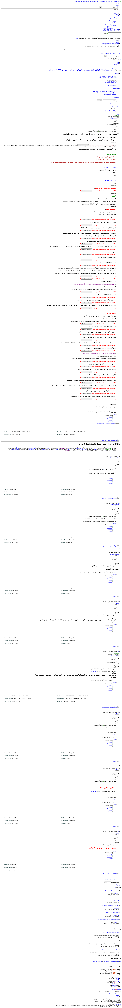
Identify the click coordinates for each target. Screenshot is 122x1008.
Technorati (109, 420)
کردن (104, 961)
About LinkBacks (102, 77)
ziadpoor (78, 450)
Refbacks (115, 986)
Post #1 (117, 893)
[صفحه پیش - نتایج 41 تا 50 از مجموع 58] (106, 53)
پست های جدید (112, 18)
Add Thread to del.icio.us (110, 82)
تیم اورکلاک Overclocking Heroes (111, 30)
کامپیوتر (108, 961)
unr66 (104, 450)
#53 (118, 552)
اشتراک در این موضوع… (110, 94)
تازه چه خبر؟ (116, 13)
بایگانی (117, 995)
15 (114, 60)
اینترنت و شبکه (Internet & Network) (110, 43)
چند (115, 961)
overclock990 (31, 449)
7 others (113, 423)
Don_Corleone (70, 447)
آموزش (100, 961)
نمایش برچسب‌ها (117, 963)
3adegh (5, 447)
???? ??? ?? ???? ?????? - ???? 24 (112, 912)
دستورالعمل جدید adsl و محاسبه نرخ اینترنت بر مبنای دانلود (109, 949)
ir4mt (17, 448)
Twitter (110, 421)
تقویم (114, 21)
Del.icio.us (109, 418)
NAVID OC (94, 448)
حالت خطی (113, 109)
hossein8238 (111, 447)
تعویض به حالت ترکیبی (110, 110)
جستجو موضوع (116, 97)
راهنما (117, 5)
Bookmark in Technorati (110, 84)
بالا (118, 996)
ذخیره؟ (115, 9)
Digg (110, 417)
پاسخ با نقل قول (106, 440)
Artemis (107, 423)
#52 (118, 503)
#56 (118, 712)
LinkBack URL (104, 76)
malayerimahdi (32, 448)
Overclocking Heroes (114, 993)
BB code (117, 977)
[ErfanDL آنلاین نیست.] (114, 118)
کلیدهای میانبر (112, 25)
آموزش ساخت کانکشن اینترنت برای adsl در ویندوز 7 (110, 932)
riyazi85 (44, 449)
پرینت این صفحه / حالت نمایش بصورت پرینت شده (104, 91)
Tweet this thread (112, 85)
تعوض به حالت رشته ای (110, 111)
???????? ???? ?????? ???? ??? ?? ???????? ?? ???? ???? (108, 919)
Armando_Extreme (43, 447)
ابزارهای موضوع (116, 88)
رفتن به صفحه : (115, 56)
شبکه (94, 961)
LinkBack (117, 73)
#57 (118, 768)
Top (118, 62)
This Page (116, 64)
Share (114, 414)
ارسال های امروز (109, 26)
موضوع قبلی (118, 884)
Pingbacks (114, 985)
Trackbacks (114, 983)
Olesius (98, 423)
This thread (116, 900)
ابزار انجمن (113, 22)
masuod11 (48, 448)
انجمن (117, 15)
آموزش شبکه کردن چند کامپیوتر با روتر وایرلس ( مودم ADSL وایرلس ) (80, 69)
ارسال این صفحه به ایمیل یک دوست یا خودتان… (105, 92)
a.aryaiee (17, 447)
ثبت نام (117, 3)
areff (30, 447)
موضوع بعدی (111, 884)
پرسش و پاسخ (112, 19)
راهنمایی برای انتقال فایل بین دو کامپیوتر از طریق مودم (110, 890)
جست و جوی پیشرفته (113, 35)
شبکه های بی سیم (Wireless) (112, 44)
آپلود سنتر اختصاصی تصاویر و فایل (111, 29)
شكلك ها (117, 978)
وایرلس (112, 961)
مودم (118, 961)
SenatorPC (102, 423)
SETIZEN (84, 449)
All (118, 63)
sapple (56, 449)
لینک (77, 38)
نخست (109, 53)
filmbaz (97, 447)
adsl (120, 961)
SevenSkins (118, 1004)
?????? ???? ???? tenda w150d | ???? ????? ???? (110, 905)
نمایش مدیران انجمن (108, 28)
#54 (118, 601)
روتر (97, 961)
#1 (118, 114)
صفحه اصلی (116, 14)
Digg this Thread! (112, 81)
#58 (118, 831)
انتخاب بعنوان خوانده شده (107, 24)
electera (85, 447)
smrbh (95, 449)
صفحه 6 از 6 (118, 53)
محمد (99, 450)
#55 (118, 651)
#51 (118, 456)
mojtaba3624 (78, 448)
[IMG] (117, 979)
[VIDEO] (116, 981)
